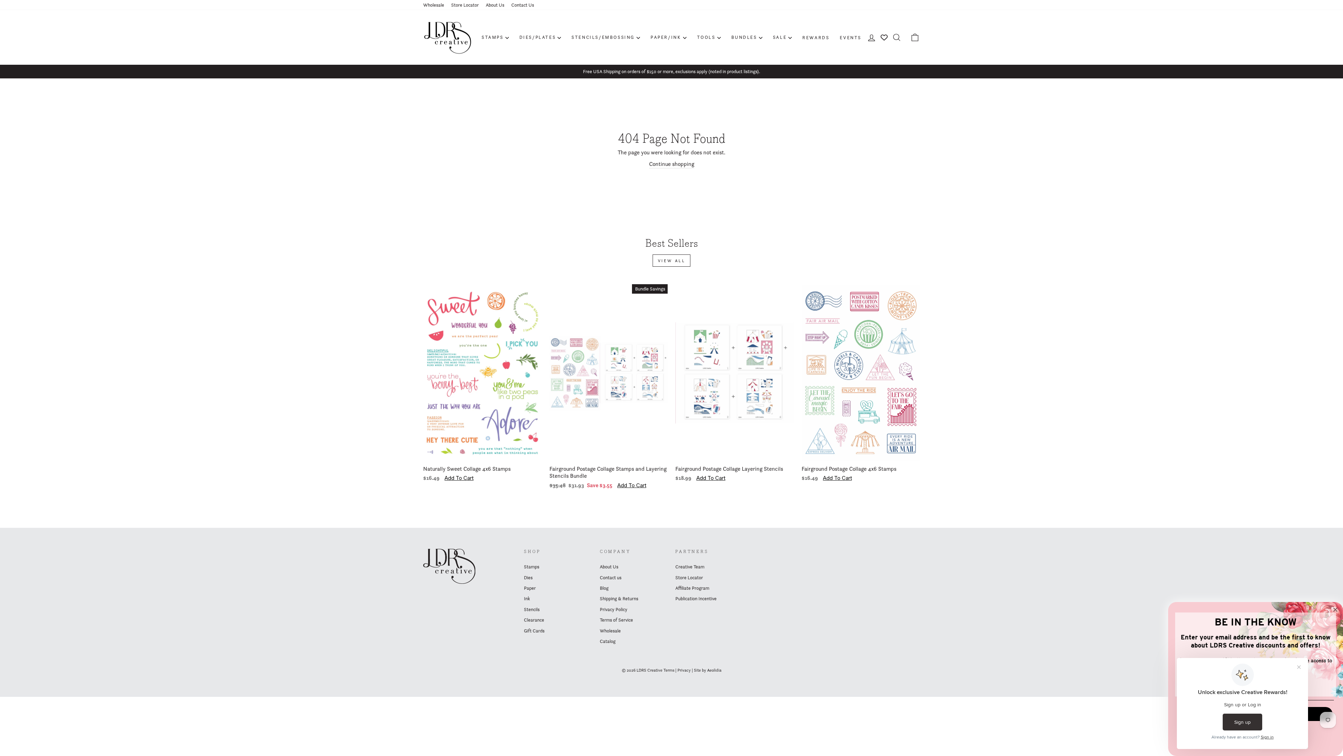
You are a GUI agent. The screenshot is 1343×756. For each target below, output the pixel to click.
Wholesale (433, 5)
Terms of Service (616, 620)
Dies (528, 577)
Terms (668, 670)
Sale (780, 37)
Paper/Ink (666, 37)
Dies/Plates (537, 37)
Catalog (608, 641)
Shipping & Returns (619, 598)
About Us (495, 5)
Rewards (815, 37)
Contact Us (522, 5)
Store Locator (465, 5)
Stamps (493, 37)
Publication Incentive (696, 598)
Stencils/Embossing (603, 37)
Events (850, 37)
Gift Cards (534, 631)
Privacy (684, 670)
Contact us (610, 577)
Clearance (534, 620)
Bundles (744, 37)
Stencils (532, 609)
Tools (706, 37)
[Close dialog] (1335, 610)
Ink (527, 598)
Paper (530, 588)
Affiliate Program (692, 588)
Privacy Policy (613, 609)
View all (671, 260)
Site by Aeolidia (708, 670)
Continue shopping (671, 164)
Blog (604, 588)
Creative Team (689, 566)
